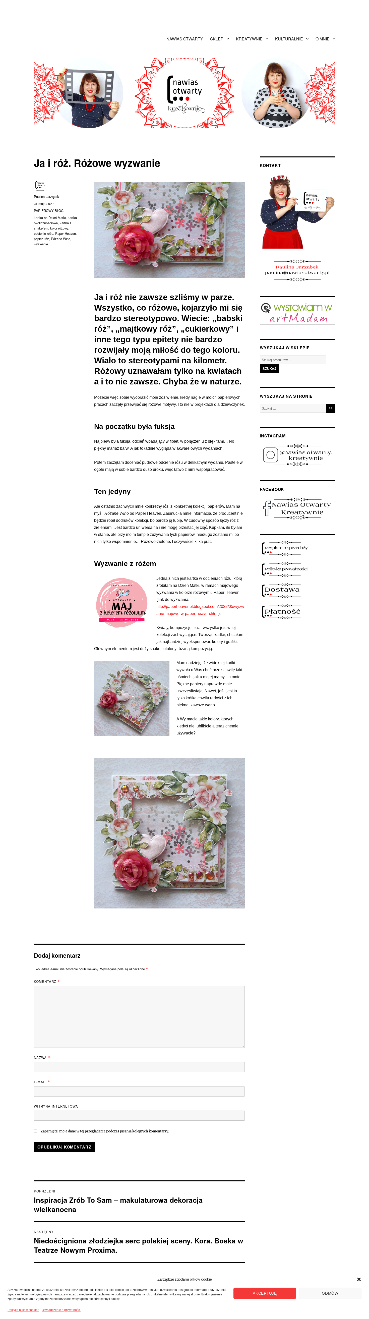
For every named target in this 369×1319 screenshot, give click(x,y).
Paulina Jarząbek (46, 196)
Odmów (330, 1293)
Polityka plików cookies (23, 1310)
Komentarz (47, 981)
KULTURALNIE (289, 39)
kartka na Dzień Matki (50, 217)
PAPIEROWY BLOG (49, 210)
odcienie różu (43, 233)
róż (46, 238)
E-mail (42, 1081)
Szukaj (269, 369)
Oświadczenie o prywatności (61, 1310)
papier (38, 238)
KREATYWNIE (249, 39)
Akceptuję (265, 1293)
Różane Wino (60, 238)
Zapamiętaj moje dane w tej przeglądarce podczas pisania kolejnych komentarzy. (105, 1131)
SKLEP (216, 39)
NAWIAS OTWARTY (184, 39)
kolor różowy (59, 228)
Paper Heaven (65, 233)
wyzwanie (41, 244)
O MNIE (323, 39)
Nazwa (42, 1057)
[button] (358, 1279)
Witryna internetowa (56, 1106)
